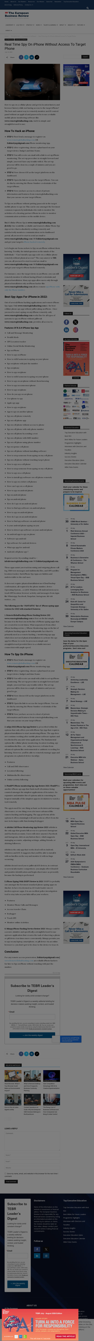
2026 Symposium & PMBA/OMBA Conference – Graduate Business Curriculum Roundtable (80, 866)
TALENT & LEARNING (49, 25)
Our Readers (22, 1)
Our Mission (40, 1)
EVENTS (8, 30)
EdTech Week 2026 (78, 855)
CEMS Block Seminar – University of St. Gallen (80, 522)
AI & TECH (20, 25)
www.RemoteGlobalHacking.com (19, 960)
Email (12, 1012)
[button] (87, 8)
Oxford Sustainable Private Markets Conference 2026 (78, 548)
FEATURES (80, 25)
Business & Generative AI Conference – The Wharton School (79, 560)
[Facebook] (21, 57)
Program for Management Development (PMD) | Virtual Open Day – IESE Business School (80, 574)
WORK (38, 25)
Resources (31, 1)
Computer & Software (29, 36)
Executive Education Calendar (75, 464)
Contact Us (28, 5)
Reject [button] (47, 1338)
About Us (13, 1)
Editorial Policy (18, 5)
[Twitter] (26, 57)
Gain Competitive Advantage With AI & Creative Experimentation (51, 1086)
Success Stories (70, 457)
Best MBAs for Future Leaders (76, 439)
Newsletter (58, 1)
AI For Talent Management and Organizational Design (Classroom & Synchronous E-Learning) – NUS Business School (79, 743)
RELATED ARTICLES (13, 1065)
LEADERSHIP (9, 25)
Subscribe (49, 1)
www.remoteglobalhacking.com (21, 140)
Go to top (56, 973)
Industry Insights (71, 453)
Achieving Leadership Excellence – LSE (79, 681)
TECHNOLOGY (15, 36)
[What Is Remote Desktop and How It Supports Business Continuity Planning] (32, 1076)
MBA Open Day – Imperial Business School (78, 824)
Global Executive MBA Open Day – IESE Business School (79, 836)
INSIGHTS (71, 25)
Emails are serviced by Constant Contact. (40, 1029)
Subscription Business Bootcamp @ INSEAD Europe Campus (79, 619)
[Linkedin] (31, 57)
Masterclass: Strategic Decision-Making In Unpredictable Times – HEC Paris (79, 712)
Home (6, 1)
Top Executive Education (71, 1)
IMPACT (62, 25)
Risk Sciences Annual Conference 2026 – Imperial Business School (79, 535)
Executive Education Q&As (74, 460)
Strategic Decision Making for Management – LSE (78, 691)
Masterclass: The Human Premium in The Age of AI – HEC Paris (80, 725)
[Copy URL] (37, 57)
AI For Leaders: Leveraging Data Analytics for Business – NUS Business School (80, 591)
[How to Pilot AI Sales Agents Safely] (13, 1099)
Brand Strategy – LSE (79, 701)
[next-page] (9, 1118)
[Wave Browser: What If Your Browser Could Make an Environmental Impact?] (13, 1076)
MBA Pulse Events (71, 467)
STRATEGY (29, 25)
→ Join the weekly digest (32, 1035)
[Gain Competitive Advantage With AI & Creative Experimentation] (51, 1076)
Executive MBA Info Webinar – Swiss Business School (78, 760)
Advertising (8, 5)
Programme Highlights (73, 443)
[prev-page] (6, 1118)
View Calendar (68, 626)
